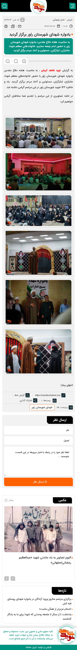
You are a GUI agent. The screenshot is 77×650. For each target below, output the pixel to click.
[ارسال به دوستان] (19, 26)
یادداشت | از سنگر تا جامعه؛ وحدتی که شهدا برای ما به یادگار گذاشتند (39, 616)
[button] (13, 578)
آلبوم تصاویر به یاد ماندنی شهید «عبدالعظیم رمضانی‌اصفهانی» (45, 560)
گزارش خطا (19, 395)
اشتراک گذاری (26, 400)
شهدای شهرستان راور (42, 407)
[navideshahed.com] (66, 635)
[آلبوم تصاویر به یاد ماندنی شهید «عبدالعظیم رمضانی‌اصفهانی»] (38, 529)
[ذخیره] (13, 26)
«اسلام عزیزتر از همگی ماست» (55, 609)
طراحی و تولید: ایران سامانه (38, 647)
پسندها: (47, 400)
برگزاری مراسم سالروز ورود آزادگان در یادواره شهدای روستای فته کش (39, 601)
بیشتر (11, 500)
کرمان (69, 20)
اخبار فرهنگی (58, 20)
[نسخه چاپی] (6, 26)
